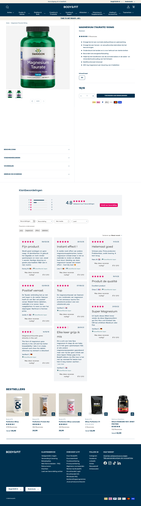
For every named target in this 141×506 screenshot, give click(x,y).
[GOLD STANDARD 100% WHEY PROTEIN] (123, 405)
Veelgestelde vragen (48, 456)
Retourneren (46, 466)
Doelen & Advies (22, 13)
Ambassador (94, 469)
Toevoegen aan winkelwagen (116, 96)
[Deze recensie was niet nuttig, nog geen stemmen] (47, 275)
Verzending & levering (49, 458)
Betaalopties (46, 461)
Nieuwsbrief (93, 466)
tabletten (45, 231)
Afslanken (83, 12)
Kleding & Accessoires (112, 13)
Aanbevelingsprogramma (75, 479)
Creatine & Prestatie (53, 13)
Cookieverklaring (72, 461)
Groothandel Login (73, 471)
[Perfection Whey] (17, 405)
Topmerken (127, 12)
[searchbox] (25, 221)
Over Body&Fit (71, 456)
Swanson (82, 31)
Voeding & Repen (69, 13)
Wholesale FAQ (72, 477)
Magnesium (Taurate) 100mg (19, 23)
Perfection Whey (12, 422)
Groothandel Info (72, 474)
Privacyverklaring (73, 464)
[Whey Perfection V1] (96, 405)
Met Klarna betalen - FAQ (50, 464)
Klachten (44, 469)
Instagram (93, 456)
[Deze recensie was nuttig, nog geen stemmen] (43, 275)
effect (37, 231)
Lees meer (60, 364)
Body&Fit (12, 498)
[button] (134, 7)
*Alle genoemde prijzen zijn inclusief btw (118, 458)
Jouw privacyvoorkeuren (75, 482)
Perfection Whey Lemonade (69, 422)
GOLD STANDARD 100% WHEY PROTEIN (123, 423)
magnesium (29, 231)
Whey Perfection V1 (92, 422)
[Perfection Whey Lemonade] (70, 405)
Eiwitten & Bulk (38, 13)
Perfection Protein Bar (41, 422)
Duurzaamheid (72, 458)
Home (7, 23)
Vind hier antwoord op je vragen (115, 456)
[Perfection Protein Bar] (44, 405)
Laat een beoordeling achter (52, 471)
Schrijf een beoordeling (109, 205)
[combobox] (45, 221)
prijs (21, 231)
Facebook (93, 458)
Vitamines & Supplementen (97, 13)
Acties (9, 12)
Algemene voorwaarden (75, 466)
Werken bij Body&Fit (73, 469)
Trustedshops (57, 1)
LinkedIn (92, 461)
